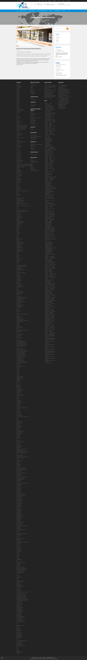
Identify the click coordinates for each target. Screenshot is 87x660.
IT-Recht (18, 371)
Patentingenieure (19, 474)
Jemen (46, 234)
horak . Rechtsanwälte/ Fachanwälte (35, 136)
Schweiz (46, 216)
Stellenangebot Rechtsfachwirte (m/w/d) (49, 357)
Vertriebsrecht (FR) (48, 184)
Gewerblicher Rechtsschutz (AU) (49, 256)
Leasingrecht (18, 400)
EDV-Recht (18, 233)
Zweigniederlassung (19, 651)
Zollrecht (52, 328)
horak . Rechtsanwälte (33, 135)
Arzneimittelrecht (19, 159)
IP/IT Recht (32, 116)
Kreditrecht (18, 387)
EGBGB (18, 236)
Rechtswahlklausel (19, 500)
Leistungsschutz (19, 402)
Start (17, 10)
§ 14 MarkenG (19, 87)
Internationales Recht (31, 10)
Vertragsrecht (47, 326)
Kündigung (18, 392)
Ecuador (49, 262)
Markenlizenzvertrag (19, 421)
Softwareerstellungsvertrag (20, 538)
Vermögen (66, 103)
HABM (17, 315)
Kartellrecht (18, 380)
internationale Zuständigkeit (21, 353)
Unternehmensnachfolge (20, 570)
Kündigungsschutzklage (20, 395)
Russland (53, 213)
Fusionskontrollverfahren (20, 286)
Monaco (50, 205)
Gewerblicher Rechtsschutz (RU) (49, 214)
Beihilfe (18, 184)
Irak (49, 232)
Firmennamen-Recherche (34, 161)
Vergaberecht (18, 584)
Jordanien (49, 234)
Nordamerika (47, 245)
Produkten (59, 99)
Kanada (51, 245)
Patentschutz (18, 475)
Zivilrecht (18, 650)
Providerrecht (18, 489)
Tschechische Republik (48, 226)
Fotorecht (46, 300)
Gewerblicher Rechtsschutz (49, 301)
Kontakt (57, 40)
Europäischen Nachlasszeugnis (21, 272)
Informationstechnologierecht (21, 342)
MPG (17, 439)
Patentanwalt (47, 314)
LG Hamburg (18, 405)
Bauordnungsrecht (19, 174)
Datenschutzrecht (19, 216)
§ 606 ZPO (18, 101)
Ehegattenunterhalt (19, 238)
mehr (45, 56)
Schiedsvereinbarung (20, 523)
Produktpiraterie (19, 485)
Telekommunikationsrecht (49, 319)
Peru (54, 263)
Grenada (51, 272)
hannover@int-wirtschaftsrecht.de (61, 75)
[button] (2, 658)
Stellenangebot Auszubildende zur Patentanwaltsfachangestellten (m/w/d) (50, 336)
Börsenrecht (18, 195)
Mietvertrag (18, 436)
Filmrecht (18, 282)
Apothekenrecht (52, 288)
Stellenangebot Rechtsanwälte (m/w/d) (49, 349)
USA (54, 248)
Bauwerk (18, 183)
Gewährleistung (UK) (48, 190)
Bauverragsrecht (19, 179)
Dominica (51, 270)
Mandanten (46, 286)
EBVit (17, 231)
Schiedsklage (18, 518)
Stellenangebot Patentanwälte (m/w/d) (49, 342)
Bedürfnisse (65, 89)
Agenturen (18, 120)
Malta (49, 204)
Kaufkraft (63, 94)
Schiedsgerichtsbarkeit (20, 515)
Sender (18, 532)
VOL (17, 624)
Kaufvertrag (18, 381)
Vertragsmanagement (20, 611)
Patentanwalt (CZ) (47, 227)
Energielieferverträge (20, 247)
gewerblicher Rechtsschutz (20, 305)
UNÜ (17, 574)
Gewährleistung (38, 62)
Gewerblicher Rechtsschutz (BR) (49, 261)
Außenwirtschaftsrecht (48, 291)
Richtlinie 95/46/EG (19, 503)
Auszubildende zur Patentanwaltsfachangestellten (24, 164)
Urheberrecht (60, 103)
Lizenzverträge (19, 414)
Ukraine (53, 227)
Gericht (18, 295)
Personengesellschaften (20, 479)
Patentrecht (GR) (52, 187)
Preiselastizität (19, 480)
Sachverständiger (19, 505)
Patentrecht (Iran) (47, 233)
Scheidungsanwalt (19, 510)
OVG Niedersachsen (19, 470)
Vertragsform (18, 605)
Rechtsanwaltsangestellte (20, 494)
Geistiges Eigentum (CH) (48, 217)
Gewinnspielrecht (19, 306)
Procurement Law (33, 146)
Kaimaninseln (51, 274)
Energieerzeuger (19, 246)
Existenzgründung (47, 299)
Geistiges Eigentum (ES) (48, 221)
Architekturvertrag (32, 58)
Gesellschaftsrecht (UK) (48, 189)
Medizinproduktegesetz (20, 431)
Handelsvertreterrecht (20, 321)
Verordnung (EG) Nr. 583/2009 (21, 594)
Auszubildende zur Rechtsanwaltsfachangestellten (24, 165)
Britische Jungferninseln (48, 269)
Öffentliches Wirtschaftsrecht (49, 313)
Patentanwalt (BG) (52, 177)
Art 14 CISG (18, 150)
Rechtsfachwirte (19, 498)
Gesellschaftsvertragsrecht (20, 301)
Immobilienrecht (19, 335)
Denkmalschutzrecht (20, 217)
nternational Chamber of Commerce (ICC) (23, 456)
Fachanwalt (62, 92)
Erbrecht (18, 257)
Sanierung (52, 317)
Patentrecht (52, 314)
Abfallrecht (18, 107)
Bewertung (18, 189)
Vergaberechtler (32, 149)
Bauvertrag (18, 180)
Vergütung (22, 63)
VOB (31, 63)
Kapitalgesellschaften (20, 377)
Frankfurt (46, 331)
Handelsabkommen (19, 316)
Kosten (57, 38)
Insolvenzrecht (32, 162)
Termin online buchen (57, 10)
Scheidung (18, 508)
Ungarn (53, 228)
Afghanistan (52, 231)
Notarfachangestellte (20, 455)
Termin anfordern (59, 56)
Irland (53, 193)
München (54, 332)
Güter (59, 93)
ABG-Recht (53, 287)
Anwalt (22, 62)
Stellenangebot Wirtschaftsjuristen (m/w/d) (50, 361)
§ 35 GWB (18, 92)
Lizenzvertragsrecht (19, 415)
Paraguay (51, 263)
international (65, 93)
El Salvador (46, 272)
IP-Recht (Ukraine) (47, 228)
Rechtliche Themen (23, 10)
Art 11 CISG (18, 149)
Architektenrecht (26, 58)
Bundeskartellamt (19, 199)
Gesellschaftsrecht (19, 300)
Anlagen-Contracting (20, 134)
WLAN (17, 646)
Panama (54, 276)
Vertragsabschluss (27, 63)
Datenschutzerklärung (51, 284)
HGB (17, 329)
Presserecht (53, 315)
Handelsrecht (18, 317)
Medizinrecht (32, 91)
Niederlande (47, 175)
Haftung (42, 62)
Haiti (50, 273)
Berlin (50, 329)
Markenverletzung (19, 426)
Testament (18, 552)
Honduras (53, 273)
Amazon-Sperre (19, 130)
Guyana (53, 262)
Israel (52, 233)
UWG (17, 579)
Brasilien (50, 259)
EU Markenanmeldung (33, 114)
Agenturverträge (19, 121)
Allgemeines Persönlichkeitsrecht (21, 129)
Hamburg (50, 331)
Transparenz (18, 558)
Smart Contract (19, 535)
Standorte (46, 329)
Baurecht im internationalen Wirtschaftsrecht (29, 48)
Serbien (53, 218)
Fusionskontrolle (19, 285)
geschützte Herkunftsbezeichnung (21, 297)
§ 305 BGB (18, 91)
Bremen (46, 330)
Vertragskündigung (19, 610)
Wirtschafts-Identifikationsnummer (22, 640)
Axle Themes (56, 658)
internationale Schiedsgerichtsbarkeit (22, 351)
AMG (17, 131)
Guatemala (46, 273)
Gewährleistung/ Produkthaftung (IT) (50, 199)
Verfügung (63, 103)
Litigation (18, 409)
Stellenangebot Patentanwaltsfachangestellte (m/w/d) (49, 344)
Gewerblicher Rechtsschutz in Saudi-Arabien (50, 239)
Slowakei (46, 219)
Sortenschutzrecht (47, 318)
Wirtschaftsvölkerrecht (61, 108)
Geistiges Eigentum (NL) (48, 176)
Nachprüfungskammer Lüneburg (21, 449)
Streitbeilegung (19, 63)
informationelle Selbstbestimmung (21, 341)
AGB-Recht (18, 119)
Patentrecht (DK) (51, 178)
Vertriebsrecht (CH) (48, 218)
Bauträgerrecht (19, 178)
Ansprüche (18, 135)
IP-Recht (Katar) (47, 235)
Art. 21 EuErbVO (19, 155)
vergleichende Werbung (20, 585)
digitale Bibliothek (19, 223)
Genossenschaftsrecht (20, 292)
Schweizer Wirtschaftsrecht (20, 529)
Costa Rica (46, 270)
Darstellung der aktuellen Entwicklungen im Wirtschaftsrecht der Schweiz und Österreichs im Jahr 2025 (50, 96)
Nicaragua (51, 275)
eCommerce (18, 232)
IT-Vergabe (18, 372)
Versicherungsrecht (19, 601)
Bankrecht (18, 168)
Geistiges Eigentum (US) (48, 249)
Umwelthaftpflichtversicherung (21, 562)
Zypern (46, 230)
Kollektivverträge (19, 386)
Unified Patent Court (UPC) (20, 567)
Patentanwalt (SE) (52, 215)
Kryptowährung (19, 391)
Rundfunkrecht (19, 504)
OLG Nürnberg (19, 464)
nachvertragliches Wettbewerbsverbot (22, 451)
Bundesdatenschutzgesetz (20, 198)
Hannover (46, 332)
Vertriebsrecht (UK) (48, 193)
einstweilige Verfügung (20, 243)
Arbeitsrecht (18, 140)
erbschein (18, 260)
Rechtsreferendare (19, 499)
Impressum (18, 336)
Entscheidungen (19, 251)
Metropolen (18, 435)
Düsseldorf (50, 330)
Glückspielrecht (19, 307)
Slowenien (46, 220)
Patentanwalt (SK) (51, 219)
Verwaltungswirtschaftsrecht (21, 620)
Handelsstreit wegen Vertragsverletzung (22, 320)
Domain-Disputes (47, 297)
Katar (53, 234)
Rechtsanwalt (64, 99)
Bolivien (46, 259)
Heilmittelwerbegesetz (20, 326)
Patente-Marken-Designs (48, 174)
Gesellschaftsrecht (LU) (48, 173)
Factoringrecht (19, 277)
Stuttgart (46, 333)
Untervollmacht (19, 573)
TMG (17, 557)
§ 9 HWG (18, 105)
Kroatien (46, 201)
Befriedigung (68, 89)
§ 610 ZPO (18, 102)
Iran (51, 232)
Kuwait (52, 235)
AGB (17, 115)
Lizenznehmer (19, 411)
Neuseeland (46, 257)
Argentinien (51, 258)
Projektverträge (19, 488)
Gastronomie (18, 287)
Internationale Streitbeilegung (21, 352)
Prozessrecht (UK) (47, 192)
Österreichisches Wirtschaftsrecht (21, 469)
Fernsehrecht (18, 281)
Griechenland (47, 187)
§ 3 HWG (18, 90)
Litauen (46, 204)
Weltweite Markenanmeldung (34, 170)
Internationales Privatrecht (20, 357)
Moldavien (46, 205)
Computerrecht (19, 213)
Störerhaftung (19, 543)
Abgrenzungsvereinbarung (20, 110)
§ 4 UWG (18, 96)
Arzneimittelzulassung (20, 160)
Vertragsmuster (32, 92)
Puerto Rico (46, 277)
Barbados (46, 268)
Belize (50, 268)
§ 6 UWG (18, 100)
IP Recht (31, 115)
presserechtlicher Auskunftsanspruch (22, 483)
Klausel (18, 385)
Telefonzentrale (19, 548)
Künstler (18, 396)
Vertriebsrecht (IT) (47, 200)
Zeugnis (18, 649)
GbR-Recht (18, 290)
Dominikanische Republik (48, 271)
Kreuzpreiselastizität (19, 390)
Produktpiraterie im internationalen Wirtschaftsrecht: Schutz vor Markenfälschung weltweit (49, 93)
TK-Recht (18, 554)
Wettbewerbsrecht (19, 634)
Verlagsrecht (18, 589)
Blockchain (18, 194)
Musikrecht (18, 440)
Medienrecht (18, 427)
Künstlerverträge (19, 397)
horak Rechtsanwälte (33, 137)
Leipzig (50, 332)
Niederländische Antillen (48, 276)
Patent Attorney (32, 121)
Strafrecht (18, 544)
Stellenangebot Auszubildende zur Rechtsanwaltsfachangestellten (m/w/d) (50, 339)
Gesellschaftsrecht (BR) (48, 260)
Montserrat (46, 275)
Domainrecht (18, 227)
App (17, 139)
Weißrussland (53, 229)
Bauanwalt (36, 58)
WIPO (17, 639)
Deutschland (47, 179)
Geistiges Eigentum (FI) (48, 185)
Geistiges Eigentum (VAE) (48, 244)
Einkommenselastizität (20, 242)
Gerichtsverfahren (19, 296)
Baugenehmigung (41, 58)
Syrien (46, 241)
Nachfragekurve (19, 445)
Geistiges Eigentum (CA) (48, 247)
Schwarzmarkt (19, 527)
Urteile (17, 578)
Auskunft (18, 163)
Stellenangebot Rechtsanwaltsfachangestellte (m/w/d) (49, 354)
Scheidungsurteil (19, 513)
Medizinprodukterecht (20, 432)
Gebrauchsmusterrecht (20, 291)
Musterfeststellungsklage (20, 441)
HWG (17, 332)
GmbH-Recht (18, 310)
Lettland (46, 203)
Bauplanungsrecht (19, 175)
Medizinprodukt (19, 430)
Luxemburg (46, 172)
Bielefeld (53, 329)
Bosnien (54, 176)
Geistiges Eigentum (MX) (48, 248)
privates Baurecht (19, 484)
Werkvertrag (18, 629)
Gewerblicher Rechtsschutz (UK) (49, 191)
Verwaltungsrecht (19, 619)
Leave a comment (20, 64)
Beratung (18, 185)
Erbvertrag (18, 261)
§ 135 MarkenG (19, 86)
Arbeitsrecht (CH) (51, 216)
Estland (51, 179)
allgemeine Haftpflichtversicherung (22, 125)
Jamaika (46, 274)
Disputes (18, 226)
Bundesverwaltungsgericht (20, 200)
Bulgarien (46, 177)
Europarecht (18, 273)
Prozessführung (47, 317)
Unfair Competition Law (33, 154)
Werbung (60, 104)
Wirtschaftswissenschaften (20, 645)
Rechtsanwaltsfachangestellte (21, 495)
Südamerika (47, 258)
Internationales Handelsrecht (21, 356)
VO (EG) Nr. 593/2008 (20, 621)
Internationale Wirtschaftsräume (42, 10)
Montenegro (47, 206)
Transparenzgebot (19, 559)
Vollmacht (57, 37)
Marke (66, 94)
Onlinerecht (18, 465)
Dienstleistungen (65, 90)
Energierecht (47, 298)
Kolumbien (46, 263)
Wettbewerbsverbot (19, 635)
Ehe (17, 237)
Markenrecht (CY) (51, 230)
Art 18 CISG (18, 151)
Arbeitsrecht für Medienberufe (21, 141)
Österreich (46, 207)
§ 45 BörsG (18, 97)
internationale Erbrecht (20, 348)
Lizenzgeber (18, 410)
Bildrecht (18, 193)
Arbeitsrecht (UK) (53, 188)
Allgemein (19, 58)
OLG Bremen (18, 461)
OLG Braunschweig (19, 460)
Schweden (46, 215)
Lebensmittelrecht (19, 401)
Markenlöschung (19, 422)
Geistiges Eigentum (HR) (48, 202)
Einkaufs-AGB (19, 241)
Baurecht (30, 62)
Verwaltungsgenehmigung (20, 616)
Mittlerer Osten (47, 231)
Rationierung (18, 490)
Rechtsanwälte (19, 493)
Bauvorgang (33, 62)
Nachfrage (18, 444)
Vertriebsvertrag (19, 615)
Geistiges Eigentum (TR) (48, 242)
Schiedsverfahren (45, 62)
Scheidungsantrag (19, 509)
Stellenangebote (51, 333)
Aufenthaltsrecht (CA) (48, 246)
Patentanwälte (19, 471)
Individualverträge (19, 340)
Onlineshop (18, 466)
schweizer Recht (19, 528)
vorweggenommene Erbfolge (21, 625)
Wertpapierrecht (19, 630)
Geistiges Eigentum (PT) (48, 186)
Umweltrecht (18, 563)
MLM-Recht (46, 312)
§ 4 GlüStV (18, 95)
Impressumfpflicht (19, 337)
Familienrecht (32, 90)
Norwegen (51, 206)
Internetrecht (18, 363)
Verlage (18, 588)
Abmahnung (18, 111)
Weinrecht (18, 626)
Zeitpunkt (65, 108)
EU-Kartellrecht (19, 267)
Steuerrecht (18, 540)
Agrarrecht (46, 288)
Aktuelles (63, 10)
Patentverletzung (47, 315)
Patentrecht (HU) (47, 229)
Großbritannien (47, 188)
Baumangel (18, 173)
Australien (46, 255)
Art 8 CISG (18, 154)
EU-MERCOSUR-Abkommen (20, 268)
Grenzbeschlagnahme (48, 302)
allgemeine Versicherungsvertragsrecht (22, 126)
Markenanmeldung (33, 120)
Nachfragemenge (19, 446)
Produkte (69, 97)
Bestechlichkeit (19, 188)
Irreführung (18, 367)
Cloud (17, 209)
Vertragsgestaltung (19, 606)
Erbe (17, 252)
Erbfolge (18, 255)
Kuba (55, 274)
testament (18, 553)
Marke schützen (32, 119)
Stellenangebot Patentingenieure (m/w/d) (50, 347)
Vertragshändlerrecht (20, 607)
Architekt (22, 58)
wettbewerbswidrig (19, 636)
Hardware (18, 325)
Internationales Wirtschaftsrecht (21, 362)
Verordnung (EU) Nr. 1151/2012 (21, 595)
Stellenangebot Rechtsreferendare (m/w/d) (50, 359)
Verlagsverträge (19, 590)
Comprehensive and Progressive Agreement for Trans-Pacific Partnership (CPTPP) (22, 211)
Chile (45, 262)
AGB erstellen (18, 116)
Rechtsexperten (66, 100)
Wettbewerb (18, 631)
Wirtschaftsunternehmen (61, 107)
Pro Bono (46, 316)
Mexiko (54, 247)
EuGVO (18, 271)
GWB (17, 312)
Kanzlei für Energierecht (20, 376)
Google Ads (18, 311)
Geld (64, 92)
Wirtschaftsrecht (34, 63)
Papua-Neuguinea (52, 257)
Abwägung (18, 112)
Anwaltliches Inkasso (33, 85)
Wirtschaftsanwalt (19, 641)
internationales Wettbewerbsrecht (21, 361)
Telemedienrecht (19, 549)
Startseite (33, 657)
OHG (17, 459)
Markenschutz (19, 425)
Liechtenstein (51, 203)
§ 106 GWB (18, 85)
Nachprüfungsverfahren (20, 450)
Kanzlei (50, 10)
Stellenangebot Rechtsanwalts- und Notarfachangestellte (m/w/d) (50, 351)
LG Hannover (18, 406)
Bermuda (53, 268)
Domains (18, 228)
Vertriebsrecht (52, 326)
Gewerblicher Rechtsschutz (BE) (49, 171)
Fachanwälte (18, 276)
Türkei (49, 241)
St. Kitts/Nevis (52, 277)
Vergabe (18, 583)
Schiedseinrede (19, 514)
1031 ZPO (18, 106)
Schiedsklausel (19, 519)
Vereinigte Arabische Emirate (49, 243)
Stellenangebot (19, 539)
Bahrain (46, 232)
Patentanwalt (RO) (48, 213)
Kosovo (53, 200)
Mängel (18, 420)
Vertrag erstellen (19, 602)
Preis (66, 97)
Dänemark (46, 178)
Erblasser (18, 256)
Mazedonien (53, 204)
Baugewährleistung (47, 58)
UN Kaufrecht (18, 564)
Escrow (18, 262)
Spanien (50, 220)
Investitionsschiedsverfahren (21, 366)
